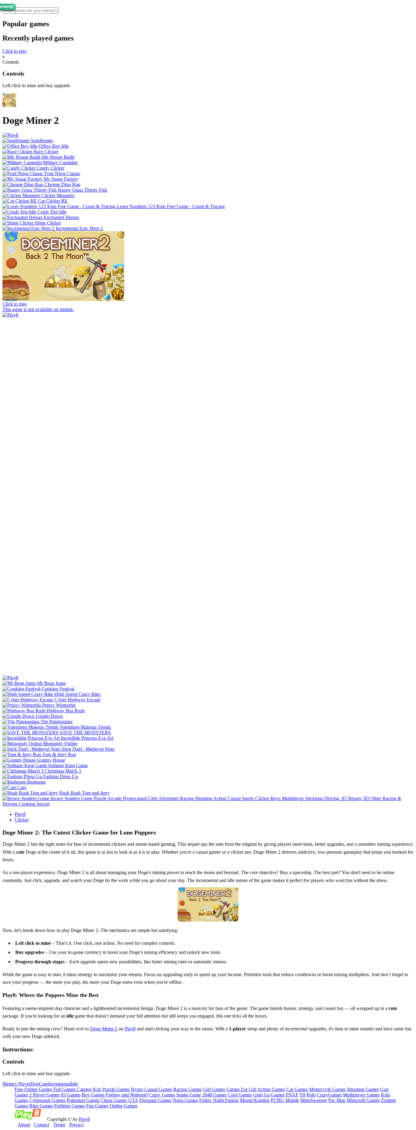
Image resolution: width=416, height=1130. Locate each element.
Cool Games (240, 1094)
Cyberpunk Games (47, 1100)
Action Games (271, 1089)
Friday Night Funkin (219, 1100)
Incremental (59, 1083)
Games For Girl (241, 1089)
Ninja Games (185, 1100)
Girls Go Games (268, 1094)
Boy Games (93, 1094)
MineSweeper (313, 1100)
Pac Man (336, 1100)
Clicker (22, 819)
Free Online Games (33, 1089)
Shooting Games (363, 1089)
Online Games (123, 1105)
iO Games (70, 1094)
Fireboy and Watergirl (127, 1094)
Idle (74, 1083)
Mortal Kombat (255, 1100)
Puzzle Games (116, 1089)
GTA (133, 1100)
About (24, 1124)
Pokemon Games (83, 1100)
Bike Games (41, 1105)
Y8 (302, 1094)
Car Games (297, 1089)
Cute (43, 1083)
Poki (311, 1094)
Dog (34, 1083)
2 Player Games (44, 1094)
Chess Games (114, 1100)
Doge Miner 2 (103, 1028)
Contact (41, 1124)
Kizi (97, 1089)
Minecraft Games (363, 1100)
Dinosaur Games (155, 1100)
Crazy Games (162, 1094)
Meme (8, 1083)
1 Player (22, 1083)
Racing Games (187, 1089)
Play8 (20, 814)
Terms (59, 1124)
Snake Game (188, 1094)
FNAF (292, 1094)
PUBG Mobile (285, 1100)
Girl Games (214, 1089)
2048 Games (214, 1094)
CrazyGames (329, 1094)
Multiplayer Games (361, 1094)
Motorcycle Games (327, 1089)
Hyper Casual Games (151, 1089)
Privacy (76, 1124)
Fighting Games (69, 1105)
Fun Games (97, 1105)
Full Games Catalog (72, 1089)
